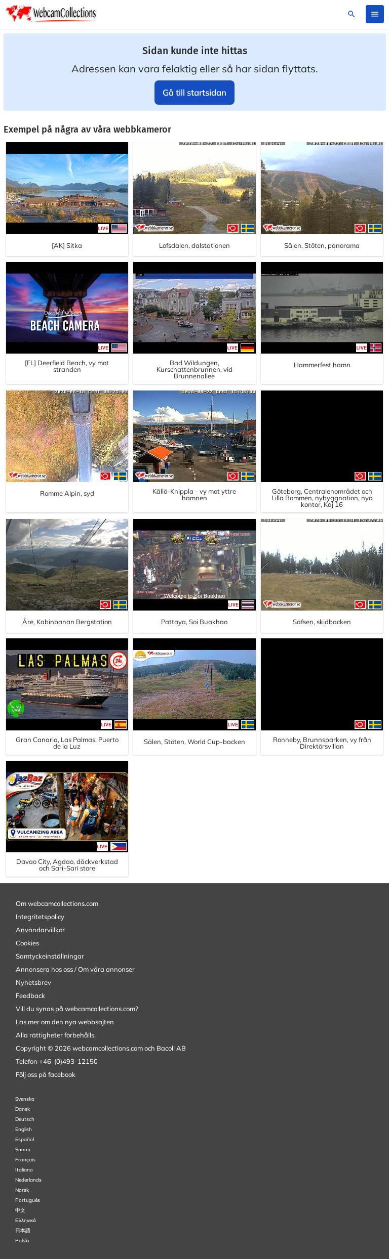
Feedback (30, 995)
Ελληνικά (25, 1220)
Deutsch (24, 1119)
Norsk (22, 1190)
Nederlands (28, 1180)
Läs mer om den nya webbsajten (65, 1022)
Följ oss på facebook (45, 1074)
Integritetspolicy (40, 917)
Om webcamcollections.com (57, 903)
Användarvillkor (40, 930)
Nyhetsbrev (33, 982)
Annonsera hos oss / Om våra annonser (75, 969)
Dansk (22, 1109)
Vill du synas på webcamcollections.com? (77, 1009)
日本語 (22, 1230)
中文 (20, 1210)
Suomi (22, 1149)
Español (24, 1139)
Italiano (24, 1169)
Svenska (24, 1099)
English (23, 1129)
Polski (22, 1240)
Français (25, 1159)
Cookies (27, 943)
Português (27, 1200)
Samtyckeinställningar (50, 956)
